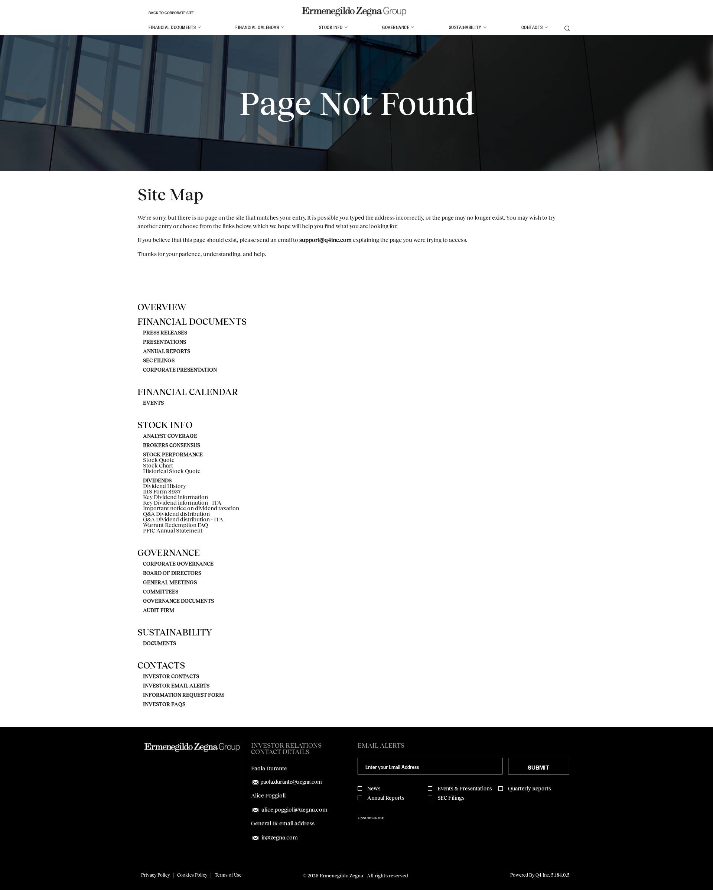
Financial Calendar (187, 391)
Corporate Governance (178, 563)
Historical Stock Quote (172, 471)
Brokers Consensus (171, 445)
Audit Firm (158, 610)
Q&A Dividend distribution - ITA (183, 519)
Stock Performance (173, 454)
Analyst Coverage (170, 435)
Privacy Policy (155, 875)
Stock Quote (159, 460)
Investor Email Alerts (176, 685)
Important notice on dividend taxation (191, 508)
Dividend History (164, 486)
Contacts (161, 665)
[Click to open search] (567, 29)
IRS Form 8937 (162, 491)
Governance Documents (178, 600)
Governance (168, 552)
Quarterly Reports (529, 788)
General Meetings (170, 582)
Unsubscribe (371, 817)
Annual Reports (166, 351)
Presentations (164, 341)
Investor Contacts (171, 676)
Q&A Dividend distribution (176, 514)
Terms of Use (228, 875)
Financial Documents (192, 321)
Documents (159, 643)
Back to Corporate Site (171, 12)
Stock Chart (158, 465)
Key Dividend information (175, 497)
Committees (160, 591)
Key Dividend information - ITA (182, 502)
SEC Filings (159, 360)
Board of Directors (172, 573)
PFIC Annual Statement (172, 530)
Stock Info (164, 424)
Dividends (157, 480)
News (374, 788)
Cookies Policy (192, 875)
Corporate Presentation (180, 369)
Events (153, 402)
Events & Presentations (464, 788)
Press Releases (165, 332)
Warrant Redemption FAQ (175, 525)
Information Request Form (183, 695)
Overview (161, 306)
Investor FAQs (164, 704)
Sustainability (174, 632)
